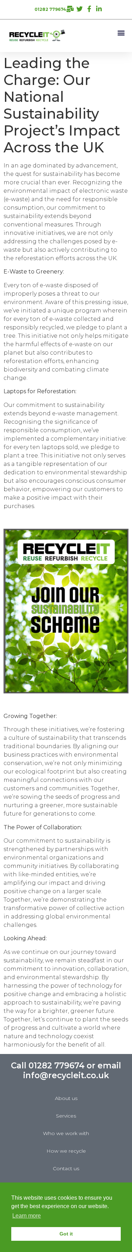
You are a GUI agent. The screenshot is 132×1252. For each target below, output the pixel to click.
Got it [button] (66, 1234)
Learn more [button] (26, 1216)
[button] (121, 32)
